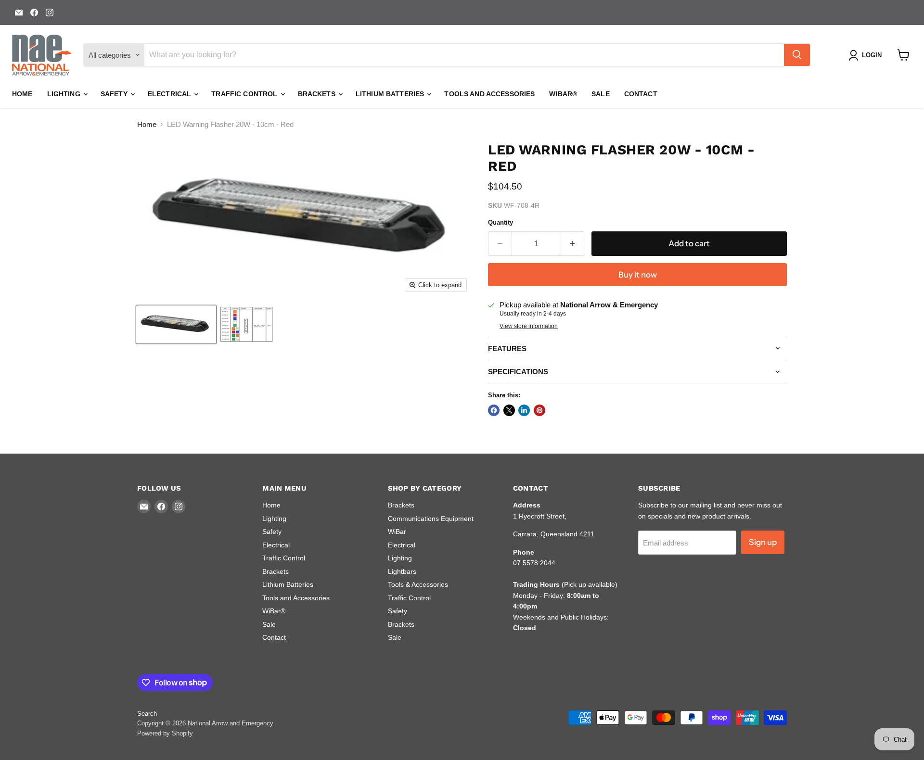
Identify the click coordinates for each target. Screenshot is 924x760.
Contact (640, 94)
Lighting (64, 94)
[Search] (797, 55)
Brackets (317, 94)
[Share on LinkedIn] (524, 410)
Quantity (500, 222)
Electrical (170, 94)
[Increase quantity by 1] (573, 243)
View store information (529, 326)
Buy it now (637, 274)
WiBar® (563, 94)
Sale (600, 94)
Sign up (763, 542)
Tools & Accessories (418, 584)
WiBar (397, 531)
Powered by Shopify (165, 733)
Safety (115, 94)
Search (147, 713)
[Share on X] (509, 410)
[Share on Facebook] (494, 410)
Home (22, 94)
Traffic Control (245, 94)
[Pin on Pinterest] (539, 410)
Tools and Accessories (489, 94)
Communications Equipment (431, 518)
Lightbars (402, 571)
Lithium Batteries (391, 94)
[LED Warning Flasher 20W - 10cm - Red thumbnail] (176, 324)
